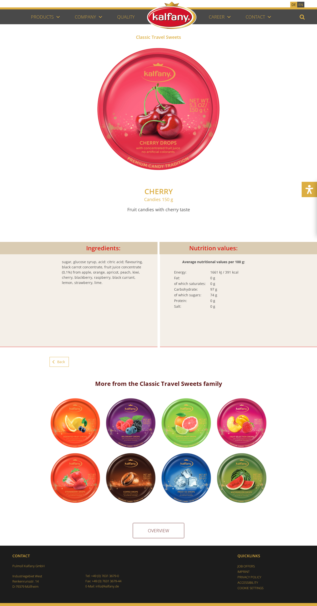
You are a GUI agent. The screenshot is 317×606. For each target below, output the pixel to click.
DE (293, 4)
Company (85, 17)
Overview (158, 531)
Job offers (246, 566)
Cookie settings (251, 588)
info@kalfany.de (107, 586)
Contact (255, 17)
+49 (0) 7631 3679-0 (105, 576)
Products (42, 17)
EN (300, 4)
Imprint (244, 571)
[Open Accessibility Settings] (309, 189)
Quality (126, 17)
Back (61, 361)
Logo (178, 28)
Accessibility (248, 582)
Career (217, 17)
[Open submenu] (58, 17)
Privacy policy (249, 577)
